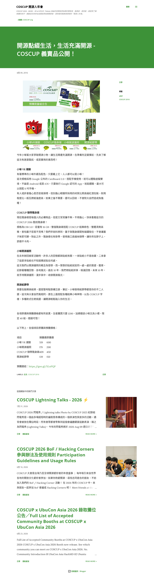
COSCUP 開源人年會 (29, 7)
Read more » (91, 434)
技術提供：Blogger (78, 571)
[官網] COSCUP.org (25, 20)
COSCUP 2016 (124, 99)
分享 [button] (120, 82)
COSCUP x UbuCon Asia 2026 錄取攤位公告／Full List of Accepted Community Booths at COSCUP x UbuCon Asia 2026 (56, 518)
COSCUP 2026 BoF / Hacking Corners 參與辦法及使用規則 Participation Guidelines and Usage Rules (55, 455)
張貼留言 (25, 434)
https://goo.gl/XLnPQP (42, 366)
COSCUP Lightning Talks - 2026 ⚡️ (52, 400)
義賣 (120, 96)
